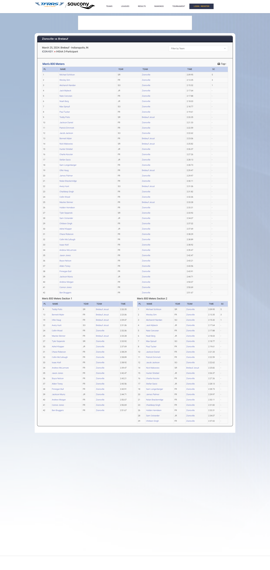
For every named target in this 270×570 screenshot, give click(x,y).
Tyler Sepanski (66, 213)
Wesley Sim (65, 80)
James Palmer (66, 175)
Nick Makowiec (66, 144)
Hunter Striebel (66, 149)
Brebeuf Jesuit (148, 117)
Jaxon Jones (65, 255)
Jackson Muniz (66, 276)
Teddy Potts (65, 117)
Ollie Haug (64, 170)
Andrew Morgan (66, 282)
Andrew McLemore (68, 250)
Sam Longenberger (68, 165)
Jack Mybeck (65, 90)
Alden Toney (65, 266)
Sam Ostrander (66, 218)
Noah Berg (64, 101)
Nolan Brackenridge (68, 181)
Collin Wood (65, 197)
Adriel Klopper (66, 229)
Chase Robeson (66, 234)
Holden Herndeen (67, 207)
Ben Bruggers (65, 292)
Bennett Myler (66, 138)
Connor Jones (66, 287)
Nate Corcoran (66, 96)
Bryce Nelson (65, 261)
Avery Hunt (64, 186)
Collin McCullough (67, 239)
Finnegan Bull (65, 271)
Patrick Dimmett (67, 128)
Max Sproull (65, 106)
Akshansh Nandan (68, 85)
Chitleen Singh (66, 223)
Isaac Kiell (64, 245)
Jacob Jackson (66, 133)
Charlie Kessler (66, 154)
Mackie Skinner (66, 202)
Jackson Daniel (66, 122)
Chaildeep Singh (67, 191)
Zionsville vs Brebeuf (55, 39)
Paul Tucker (65, 112)
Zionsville (146, 74)
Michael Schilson (67, 74)
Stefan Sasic (65, 160)
